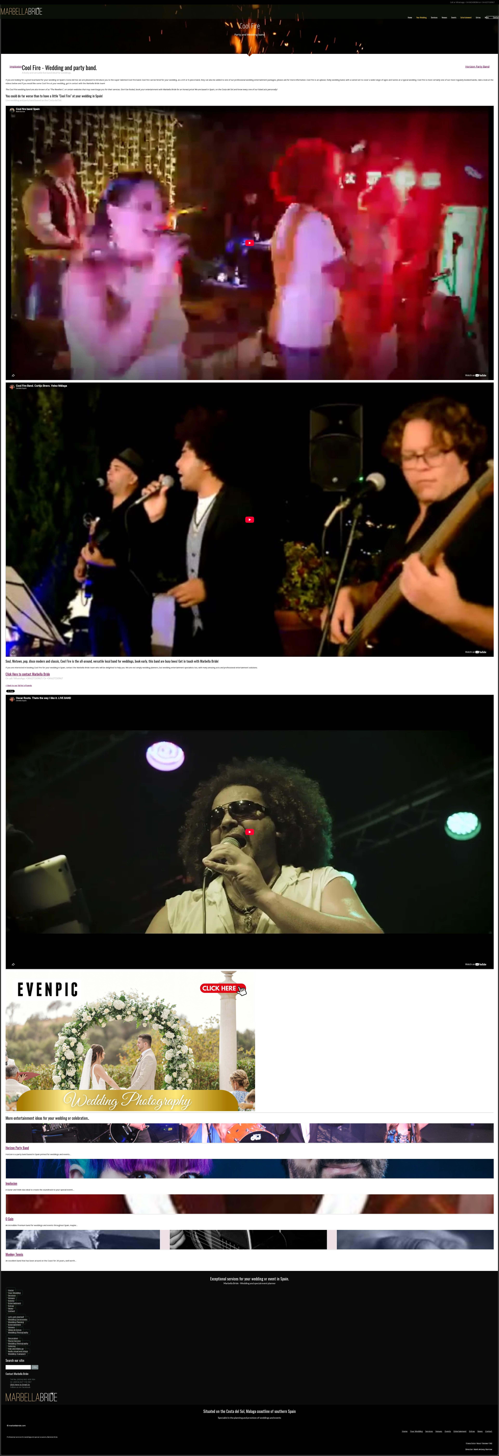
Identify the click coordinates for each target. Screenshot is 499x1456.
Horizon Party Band (477, 66)
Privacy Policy (470, 1443)
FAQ (490, 1443)
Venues (444, 17)
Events (453, 17)
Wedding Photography (18, 1332)
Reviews (485, 1443)
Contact (11, 1311)
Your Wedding (421, 17)
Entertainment (466, 17)
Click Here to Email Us (20, 1384)
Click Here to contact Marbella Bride (28, 674)
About (479, 1443)
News (487, 17)
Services (434, 17)
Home (410, 17)
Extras (478, 17)
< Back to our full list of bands (19, 685)
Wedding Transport (17, 1353)
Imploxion (16, 66)
